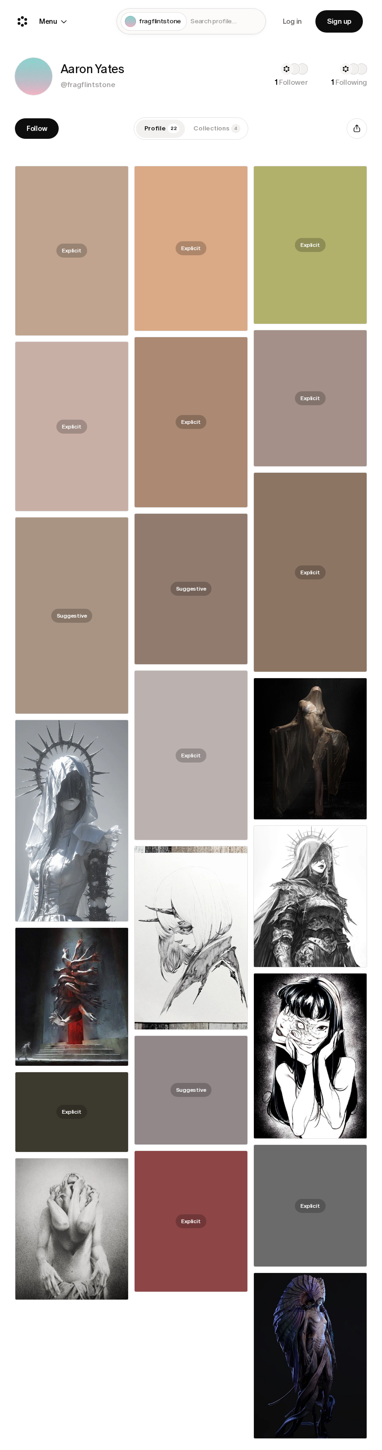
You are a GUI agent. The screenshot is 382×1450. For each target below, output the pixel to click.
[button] (33, 76)
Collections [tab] (215, 128)
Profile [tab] (160, 128)
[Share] (357, 128)
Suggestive (191, 588)
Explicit (71, 250)
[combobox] (226, 22)
